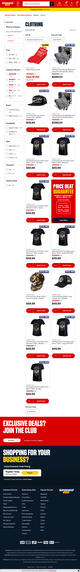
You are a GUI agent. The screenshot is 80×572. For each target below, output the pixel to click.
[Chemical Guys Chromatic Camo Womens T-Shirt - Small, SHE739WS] (37, 191)
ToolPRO (43, 497)
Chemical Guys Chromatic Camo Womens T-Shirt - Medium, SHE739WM (37, 342)
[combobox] (37, 39)
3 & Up (14, 86)
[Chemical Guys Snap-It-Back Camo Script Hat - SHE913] (37, 282)
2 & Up (14, 91)
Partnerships (26, 530)
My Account (7, 514)
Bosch (42, 517)
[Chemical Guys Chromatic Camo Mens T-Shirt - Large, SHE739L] (63, 327)
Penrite (43, 507)
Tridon (42, 520)
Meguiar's (43, 494)
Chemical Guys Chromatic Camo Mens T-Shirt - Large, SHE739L (63, 342)
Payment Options (9, 524)
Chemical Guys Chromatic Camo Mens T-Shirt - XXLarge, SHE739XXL (37, 161)
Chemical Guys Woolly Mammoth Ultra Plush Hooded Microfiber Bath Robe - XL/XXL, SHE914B (63, 116)
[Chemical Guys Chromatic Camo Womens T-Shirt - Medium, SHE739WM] (37, 327)
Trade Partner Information (26, 522)
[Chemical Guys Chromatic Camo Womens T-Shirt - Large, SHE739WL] (37, 237)
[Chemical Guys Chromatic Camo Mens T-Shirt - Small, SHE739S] (63, 237)
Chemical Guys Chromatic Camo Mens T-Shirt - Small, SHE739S (63, 252)
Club (23, 504)
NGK (42, 530)
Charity (24, 533)
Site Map (50, 567)
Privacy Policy (52, 570)
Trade (24, 507)
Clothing (10, 41)
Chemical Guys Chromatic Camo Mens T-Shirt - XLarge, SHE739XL (37, 388)
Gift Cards (25, 510)
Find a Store (26, 497)
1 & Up (15, 97)
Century (43, 514)
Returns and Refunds (10, 510)
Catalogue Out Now (40, 9)
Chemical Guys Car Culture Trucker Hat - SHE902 (35, 116)
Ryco (42, 527)
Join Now (11, 440)
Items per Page (56, 35)
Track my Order (8, 517)
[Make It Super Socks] (37, 55)
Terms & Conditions (41, 567)
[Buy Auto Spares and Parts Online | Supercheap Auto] (7, 4)
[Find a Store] (66, 3)
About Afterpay (8, 527)
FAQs (5, 504)
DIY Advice (7, 520)
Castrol (42, 504)
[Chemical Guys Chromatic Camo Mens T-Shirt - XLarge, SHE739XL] (37, 372)
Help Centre (7, 494)
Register (30, 473)
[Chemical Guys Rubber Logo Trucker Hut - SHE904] (63, 282)
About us (25, 494)
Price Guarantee (27, 514)
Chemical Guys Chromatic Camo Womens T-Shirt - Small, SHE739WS (37, 207)
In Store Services (27, 501)
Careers (24, 527)
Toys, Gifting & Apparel (14, 31)
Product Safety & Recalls (11, 497)
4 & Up (14, 80)
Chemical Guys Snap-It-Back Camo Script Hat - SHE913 (36, 297)
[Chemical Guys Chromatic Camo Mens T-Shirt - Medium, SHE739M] (63, 146)
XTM (42, 510)
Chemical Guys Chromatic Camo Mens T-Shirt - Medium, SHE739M (63, 161)
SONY (42, 524)
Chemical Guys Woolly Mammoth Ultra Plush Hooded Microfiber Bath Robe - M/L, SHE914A (63, 70)
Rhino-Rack (44, 501)
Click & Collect (27, 517)
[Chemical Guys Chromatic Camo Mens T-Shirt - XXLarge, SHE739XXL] (37, 146)
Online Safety (7, 501)
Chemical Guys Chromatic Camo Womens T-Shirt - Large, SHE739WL (37, 252)
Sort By (27, 35)
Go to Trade (27, 479)
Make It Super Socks (33, 70)
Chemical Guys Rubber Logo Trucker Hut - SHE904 (62, 297)
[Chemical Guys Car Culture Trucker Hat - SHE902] (37, 101)
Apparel (10, 35)
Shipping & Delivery (10, 507)
